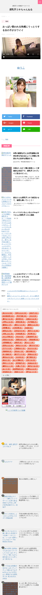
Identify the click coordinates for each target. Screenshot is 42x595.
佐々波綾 (7, 354)
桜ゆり (6, 360)
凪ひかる (7, 313)
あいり (6, 369)
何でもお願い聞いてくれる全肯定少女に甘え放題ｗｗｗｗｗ (29, 567)
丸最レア (20, 366)
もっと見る (6, 375)
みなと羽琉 (8, 337)
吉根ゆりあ (31, 319)
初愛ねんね (31, 369)
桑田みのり (8, 357)
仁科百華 (17, 328)
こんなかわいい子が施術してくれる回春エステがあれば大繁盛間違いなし (29, 498)
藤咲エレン (8, 366)
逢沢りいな (33, 331)
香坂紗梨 (33, 339)
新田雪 (19, 319)
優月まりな (8, 319)
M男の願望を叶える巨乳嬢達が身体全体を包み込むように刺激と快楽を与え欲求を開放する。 (26, 155)
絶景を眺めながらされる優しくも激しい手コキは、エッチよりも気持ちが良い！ (29, 446)
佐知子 (33, 313)
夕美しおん (8, 334)
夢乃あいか (31, 372)
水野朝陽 (7, 342)
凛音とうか (19, 325)
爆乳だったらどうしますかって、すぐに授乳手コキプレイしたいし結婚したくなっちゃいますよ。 (23, 298)
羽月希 (31, 334)
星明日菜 (20, 322)
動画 (7, 139)
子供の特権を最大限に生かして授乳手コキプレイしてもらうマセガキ (29, 515)
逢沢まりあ (33, 366)
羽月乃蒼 (21, 316)
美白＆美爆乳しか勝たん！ (28, 479)
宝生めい (19, 351)
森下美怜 (31, 357)
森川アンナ (19, 354)
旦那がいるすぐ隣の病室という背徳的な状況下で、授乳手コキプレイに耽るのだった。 (26, 170)
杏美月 (18, 342)
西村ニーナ (8, 363)
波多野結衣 (18, 369)
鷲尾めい (7, 325)
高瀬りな (19, 372)
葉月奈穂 (30, 351)
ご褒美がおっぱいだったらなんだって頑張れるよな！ (29, 462)
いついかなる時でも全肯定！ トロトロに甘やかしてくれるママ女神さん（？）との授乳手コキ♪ (29, 534)
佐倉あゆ (32, 363)
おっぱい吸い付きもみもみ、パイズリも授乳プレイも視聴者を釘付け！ (29, 585)
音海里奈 (7, 372)
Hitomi (19, 337)
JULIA (33, 316)
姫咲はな (7, 331)
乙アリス (7, 348)
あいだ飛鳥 (18, 360)
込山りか (32, 348)
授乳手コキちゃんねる (21, 9)
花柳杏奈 (7, 351)
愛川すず (33, 345)
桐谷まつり (21, 345)
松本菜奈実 (8, 316)
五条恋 (28, 328)
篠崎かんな (33, 325)
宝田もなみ (20, 313)
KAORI (19, 357)
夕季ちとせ (8, 322)
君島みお (32, 354)
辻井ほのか (19, 331)
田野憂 (6, 328)
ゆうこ (21, 67)
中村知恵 (20, 334)
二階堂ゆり (19, 348)
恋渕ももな (8, 345)
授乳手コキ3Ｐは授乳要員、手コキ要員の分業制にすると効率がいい (29, 550)
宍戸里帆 (32, 322)
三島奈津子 (31, 337)
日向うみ (30, 360)
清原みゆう (21, 339)
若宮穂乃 (20, 363)
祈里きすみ (8, 339)
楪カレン (29, 342)
